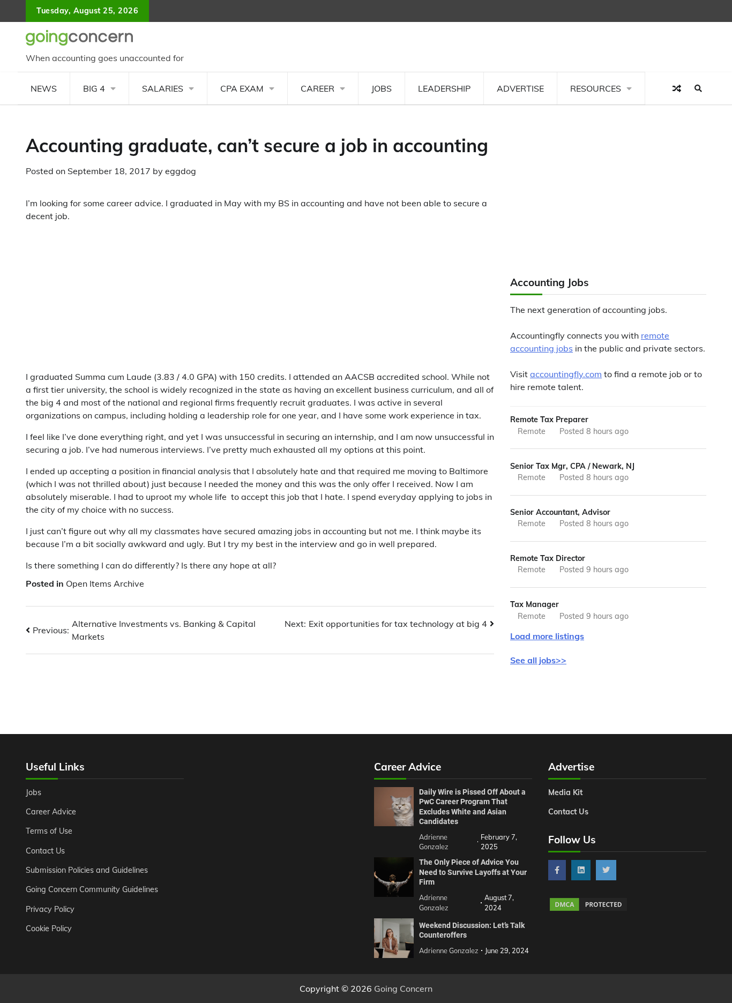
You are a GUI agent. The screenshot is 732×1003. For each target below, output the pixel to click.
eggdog (180, 171)
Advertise (520, 88)
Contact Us (45, 851)
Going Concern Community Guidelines (92, 889)
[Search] (698, 88)
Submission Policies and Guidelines (87, 870)
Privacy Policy (50, 909)
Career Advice (51, 812)
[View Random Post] (677, 88)
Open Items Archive (105, 583)
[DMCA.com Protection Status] (588, 909)
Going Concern (403, 988)
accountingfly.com (566, 374)
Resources (595, 88)
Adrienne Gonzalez (449, 950)
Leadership (444, 88)
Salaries (162, 88)
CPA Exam (242, 88)
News (44, 88)
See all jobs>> (538, 660)
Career (317, 88)
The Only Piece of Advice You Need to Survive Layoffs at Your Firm (473, 872)
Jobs (381, 88)
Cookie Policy (49, 928)
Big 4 (94, 88)
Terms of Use (49, 831)
